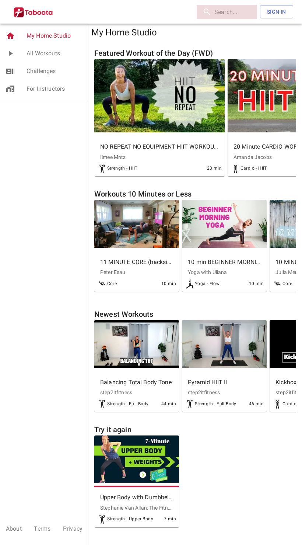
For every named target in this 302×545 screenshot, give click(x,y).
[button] (44, 36)
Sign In (276, 12)
